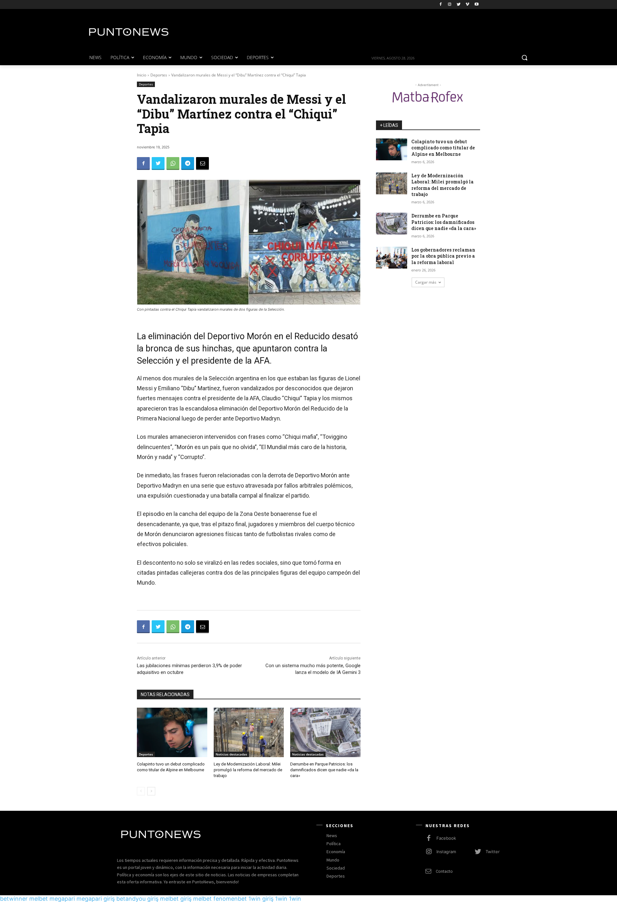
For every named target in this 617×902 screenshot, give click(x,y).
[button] (524, 57)
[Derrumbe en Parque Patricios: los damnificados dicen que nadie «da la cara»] (325, 732)
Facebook (446, 838)
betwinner (14, 898)
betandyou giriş (137, 898)
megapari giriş (95, 898)
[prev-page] (141, 791)
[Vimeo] (467, 4)
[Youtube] (476, 4)
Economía (335, 851)
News (331, 835)
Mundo (332, 860)
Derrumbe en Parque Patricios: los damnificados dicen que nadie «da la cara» (324, 770)
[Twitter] (458, 4)
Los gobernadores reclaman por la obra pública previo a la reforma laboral (443, 256)
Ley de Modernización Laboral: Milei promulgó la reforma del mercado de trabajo (248, 770)
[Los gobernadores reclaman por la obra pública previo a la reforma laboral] (391, 258)
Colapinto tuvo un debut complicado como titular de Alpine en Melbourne (443, 147)
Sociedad (335, 868)
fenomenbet (230, 898)
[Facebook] (440, 4)
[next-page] (151, 791)
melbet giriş (176, 898)
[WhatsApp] (172, 163)
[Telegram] (187, 163)
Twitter (493, 851)
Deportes (158, 75)
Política (333, 843)
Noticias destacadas (231, 754)
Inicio (141, 75)
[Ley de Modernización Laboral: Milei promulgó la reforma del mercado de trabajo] (249, 732)
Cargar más (425, 282)
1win (281, 898)
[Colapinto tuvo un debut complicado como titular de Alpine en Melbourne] (172, 732)
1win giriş (260, 898)
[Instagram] (449, 4)
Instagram (446, 851)
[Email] (202, 163)
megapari (62, 898)
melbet (38, 898)
